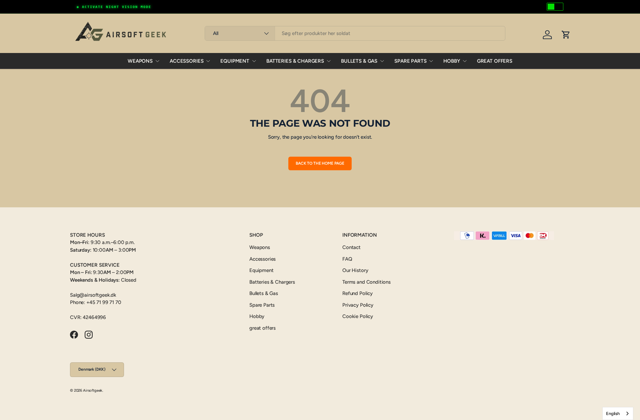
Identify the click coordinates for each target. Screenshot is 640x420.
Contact (351, 247)
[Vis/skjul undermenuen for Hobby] (465, 61)
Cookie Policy (357, 316)
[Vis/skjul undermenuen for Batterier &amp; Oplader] (329, 61)
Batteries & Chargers (295, 61)
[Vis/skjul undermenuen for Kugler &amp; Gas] (382, 61)
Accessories (186, 61)
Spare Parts (410, 61)
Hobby (451, 61)
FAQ (347, 259)
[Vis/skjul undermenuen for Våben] (157, 61)
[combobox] (355, 33)
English (613, 413)
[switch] (555, 7)
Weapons (140, 61)
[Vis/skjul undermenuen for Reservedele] (431, 61)
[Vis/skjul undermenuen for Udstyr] (254, 61)
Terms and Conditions (366, 282)
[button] (566, 34)
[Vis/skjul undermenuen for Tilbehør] (208, 61)
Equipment (234, 61)
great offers (494, 61)
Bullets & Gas (359, 61)
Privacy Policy (357, 305)
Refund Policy (357, 293)
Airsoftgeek (92, 390)
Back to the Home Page (320, 163)
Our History (355, 270)
